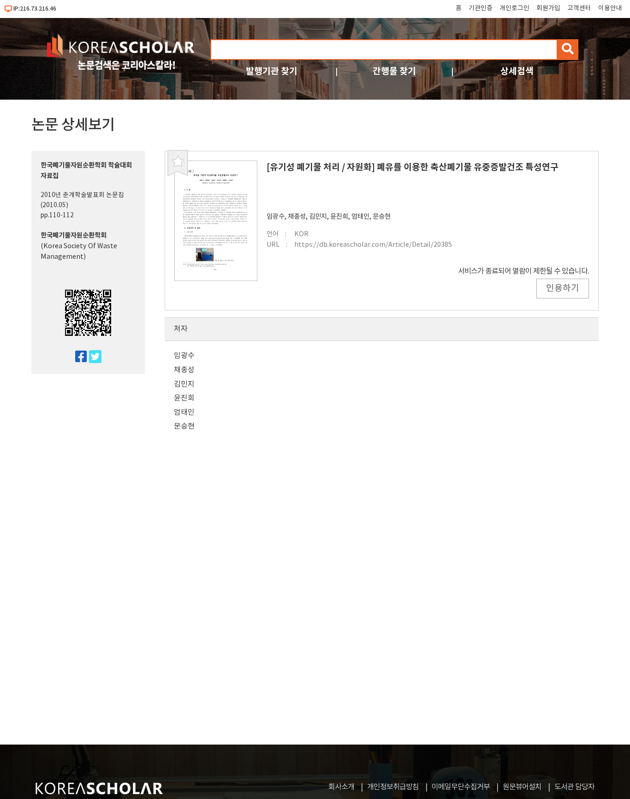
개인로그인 (514, 8)
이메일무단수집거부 (461, 787)
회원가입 (548, 8)
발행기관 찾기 (271, 71)
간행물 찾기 (394, 71)
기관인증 (481, 8)
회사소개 (341, 787)
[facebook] (77, 357)
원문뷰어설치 (522, 787)
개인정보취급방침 (393, 787)
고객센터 (579, 8)
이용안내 (610, 8)
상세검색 (517, 71)
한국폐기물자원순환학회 (74, 235)
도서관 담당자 (574, 787)
